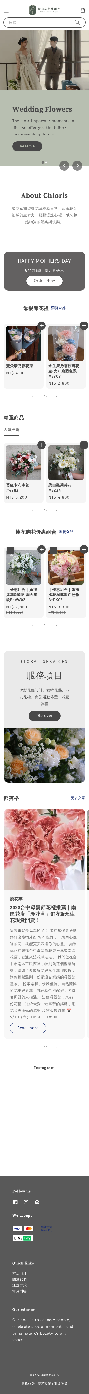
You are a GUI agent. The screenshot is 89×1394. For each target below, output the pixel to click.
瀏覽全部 (58, 308)
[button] (6, 10)
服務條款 (28, 1384)
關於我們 (19, 1279)
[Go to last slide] (64, 166)
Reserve (27, 146)
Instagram (44, 1068)
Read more (28, 1028)
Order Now (44, 280)
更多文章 (78, 798)
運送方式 (19, 1285)
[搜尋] (77, 22)
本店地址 (19, 1273)
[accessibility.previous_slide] (32, 1047)
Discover (44, 715)
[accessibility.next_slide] (56, 1047)
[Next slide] (77, 166)
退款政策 (61, 1384)
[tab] (43, 162)
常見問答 (19, 1291)
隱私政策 (44, 1384)
